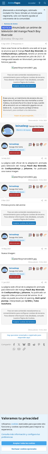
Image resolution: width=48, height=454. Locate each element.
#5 (46, 282)
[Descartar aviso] (44, 10)
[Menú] (4, 3)
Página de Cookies (27, 82)
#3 (46, 200)
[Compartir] (46, 43)
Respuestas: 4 (18, 44)
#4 (46, 249)
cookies (14, 423)
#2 (46, 158)
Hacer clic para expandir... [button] (24, 115)
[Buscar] (44, 3)
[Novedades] (39, 3)
